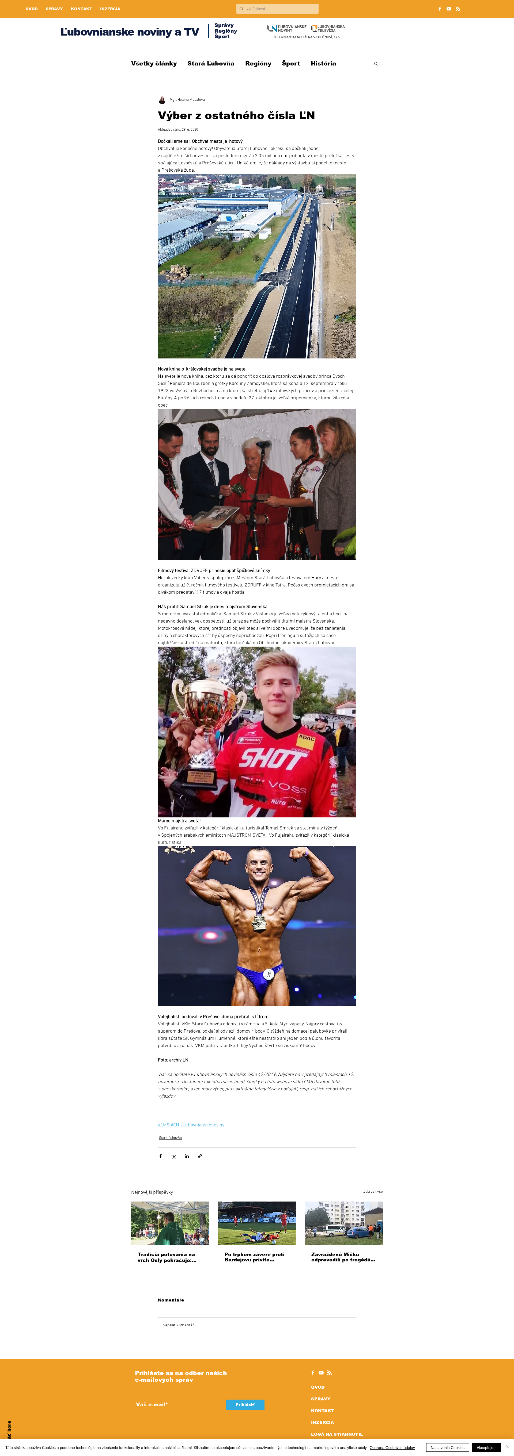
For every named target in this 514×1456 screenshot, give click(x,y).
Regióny (258, 63)
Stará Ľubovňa (211, 63)
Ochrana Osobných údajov (392, 1447)
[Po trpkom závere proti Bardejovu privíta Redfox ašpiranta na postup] (257, 1223)
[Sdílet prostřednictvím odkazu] (199, 1156)
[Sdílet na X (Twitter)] (173, 1156)
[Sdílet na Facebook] (160, 1156)
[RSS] (458, 9)
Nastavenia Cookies (447, 1447)
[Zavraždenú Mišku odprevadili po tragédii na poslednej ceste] (344, 1223)
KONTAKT (322, 1410)
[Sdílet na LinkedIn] (186, 1156)
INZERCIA (322, 1422)
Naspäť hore (9, 1436)
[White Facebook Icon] (313, 1373)
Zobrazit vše (373, 1191)
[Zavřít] (507, 1447)
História (323, 63)
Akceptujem (487, 1447)
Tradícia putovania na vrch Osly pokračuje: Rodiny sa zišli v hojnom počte (169, 1257)
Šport (291, 63)
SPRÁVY (320, 1399)
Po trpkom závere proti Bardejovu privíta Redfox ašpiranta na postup (255, 1257)
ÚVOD (317, 1387)
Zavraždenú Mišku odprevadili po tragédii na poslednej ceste (341, 1257)
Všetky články (154, 63)
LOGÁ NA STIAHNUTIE (337, 1434)
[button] (376, 63)
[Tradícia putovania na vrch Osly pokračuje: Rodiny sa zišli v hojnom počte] (170, 1223)
